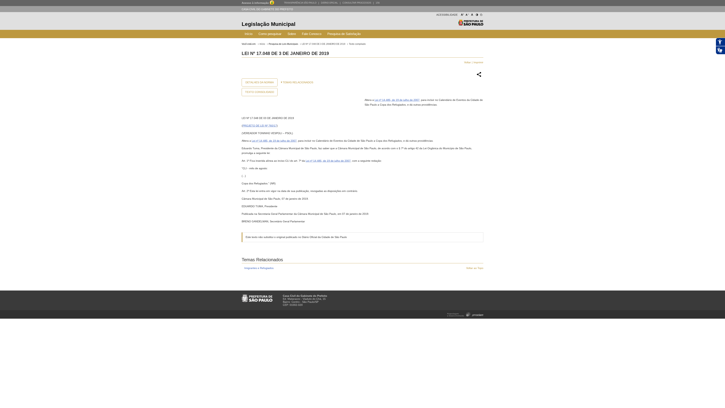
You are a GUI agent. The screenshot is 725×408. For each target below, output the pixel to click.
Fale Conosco (311, 34)
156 (378, 3)
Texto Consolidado (259, 92)
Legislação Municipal (268, 24)
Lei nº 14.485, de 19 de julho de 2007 (397, 99)
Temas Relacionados (298, 82)
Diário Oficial (329, 3)
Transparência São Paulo (300, 3)
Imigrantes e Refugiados (259, 268)
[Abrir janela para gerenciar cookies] (481, 14)
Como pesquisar (270, 34)
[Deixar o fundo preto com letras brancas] (476, 14)
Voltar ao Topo (474, 268)
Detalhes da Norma (259, 82)
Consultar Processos (356, 3)
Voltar (467, 62)
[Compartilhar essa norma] (478, 76)
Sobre (292, 34)
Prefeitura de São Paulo (470, 24)
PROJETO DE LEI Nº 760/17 (260, 125)
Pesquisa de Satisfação (344, 34)
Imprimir (478, 62)
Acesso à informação (255, 2)
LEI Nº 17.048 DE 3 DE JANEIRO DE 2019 (323, 44)
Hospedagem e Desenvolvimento (465, 314)
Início (248, 34)
